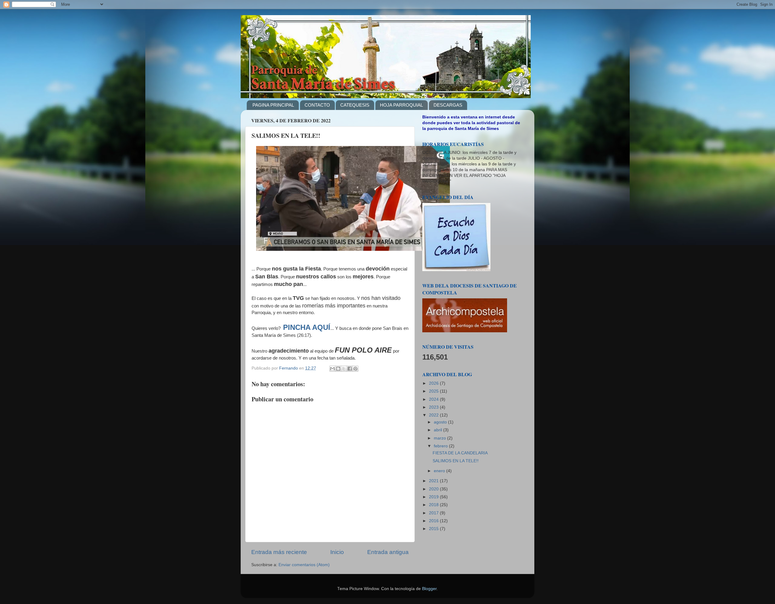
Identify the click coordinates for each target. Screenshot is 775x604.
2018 (434, 505)
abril (438, 430)
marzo (440, 438)
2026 (434, 383)
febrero (441, 446)
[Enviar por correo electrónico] (332, 369)
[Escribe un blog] (338, 369)
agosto (441, 422)
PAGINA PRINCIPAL (273, 105)
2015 (434, 528)
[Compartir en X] (344, 369)
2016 (434, 521)
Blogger (429, 588)
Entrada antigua (388, 552)
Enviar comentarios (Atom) (304, 565)
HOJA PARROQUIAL (401, 105)
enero (440, 471)
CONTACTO (317, 105)
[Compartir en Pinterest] (355, 369)
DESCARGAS (448, 105)
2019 (434, 497)
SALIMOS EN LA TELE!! (456, 461)
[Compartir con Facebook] (350, 369)
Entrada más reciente (279, 552)
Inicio (337, 552)
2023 (434, 407)
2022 (434, 415)
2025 (434, 391)
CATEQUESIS (354, 105)
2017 (434, 513)
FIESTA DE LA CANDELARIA (460, 453)
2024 (434, 399)
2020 (434, 489)
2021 (434, 481)
